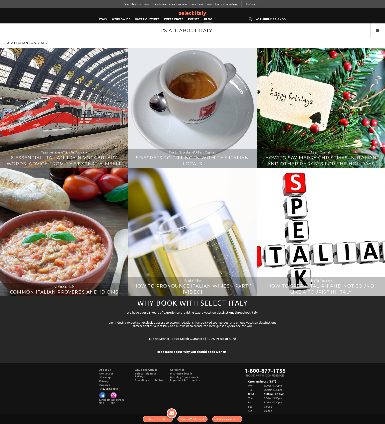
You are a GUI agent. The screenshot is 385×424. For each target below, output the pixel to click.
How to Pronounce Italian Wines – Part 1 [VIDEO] (192, 289)
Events (194, 19)
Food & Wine (192, 281)
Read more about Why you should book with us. (192, 351)
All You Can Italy (321, 152)
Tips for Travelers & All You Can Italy (192, 152)
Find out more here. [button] (226, 4)
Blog (208, 19)
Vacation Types (147, 19)
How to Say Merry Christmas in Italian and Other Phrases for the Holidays (321, 161)
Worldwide (121, 19)
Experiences (173, 19)
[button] (270, 19)
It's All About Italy (185, 30)
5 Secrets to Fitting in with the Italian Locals (192, 161)
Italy (103, 19)
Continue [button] (251, 4)
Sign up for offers (157, 419)
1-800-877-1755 (265, 370)
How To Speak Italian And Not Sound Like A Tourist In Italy (320, 289)
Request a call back (227, 419)
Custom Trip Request (192, 419)
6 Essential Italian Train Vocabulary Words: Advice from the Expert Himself (64, 161)
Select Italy (192, 13)
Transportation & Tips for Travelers (64, 152)
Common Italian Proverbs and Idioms (64, 292)
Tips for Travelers (320, 281)
